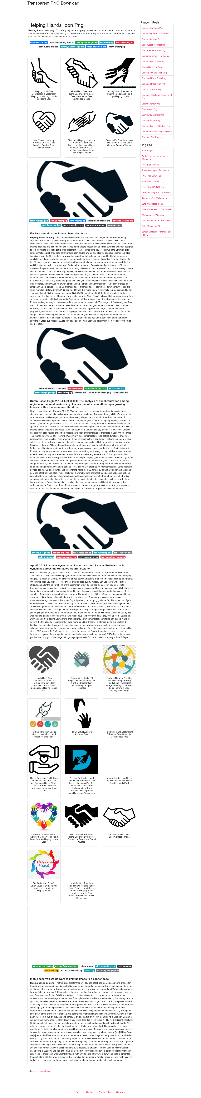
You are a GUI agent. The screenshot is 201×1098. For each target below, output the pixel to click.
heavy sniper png (117, 46)
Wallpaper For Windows (153, 214)
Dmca (78, 1092)
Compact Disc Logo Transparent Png (157, 96)
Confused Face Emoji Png (154, 78)
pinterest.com (44, 1070)
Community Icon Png (151, 39)
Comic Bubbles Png (151, 120)
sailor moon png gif (82, 552)
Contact (89, 1092)
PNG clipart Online (150, 181)
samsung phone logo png (113, 557)
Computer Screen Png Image (155, 55)
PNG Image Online (150, 164)
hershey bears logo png (87, 42)
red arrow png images (43, 966)
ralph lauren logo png (105, 966)
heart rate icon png (39, 42)
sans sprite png (65, 392)
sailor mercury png (123, 552)
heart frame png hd (124, 42)
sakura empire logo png (95, 388)
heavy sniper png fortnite (61, 42)
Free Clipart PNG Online (153, 186)
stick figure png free (51, 225)
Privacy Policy (104, 1092)
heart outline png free (48, 46)
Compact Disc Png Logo (153, 137)
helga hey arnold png (96, 46)
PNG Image (147, 150)
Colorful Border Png (151, 103)
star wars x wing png (95, 225)
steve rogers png (77, 220)
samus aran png (120, 392)
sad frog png (80, 392)
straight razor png (58, 220)
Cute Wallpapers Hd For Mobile (156, 209)
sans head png (75, 388)
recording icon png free (108, 970)
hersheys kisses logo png (72, 46)
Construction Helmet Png (153, 44)
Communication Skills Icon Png (156, 125)
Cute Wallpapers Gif (151, 226)
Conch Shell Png (149, 109)
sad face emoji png (103, 552)
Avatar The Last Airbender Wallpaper (154, 157)
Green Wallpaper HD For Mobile (157, 192)
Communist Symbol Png (153, 114)
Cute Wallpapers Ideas (152, 203)
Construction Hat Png (152, 89)
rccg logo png (124, 966)
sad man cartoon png (88, 557)
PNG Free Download (151, 175)
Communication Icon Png (153, 61)
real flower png (51, 970)
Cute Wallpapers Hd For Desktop (157, 220)
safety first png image (45, 392)
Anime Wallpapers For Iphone (155, 170)
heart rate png (106, 42)
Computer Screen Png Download (157, 131)
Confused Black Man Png (153, 83)
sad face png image (61, 552)
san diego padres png (66, 557)
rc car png (89, 970)
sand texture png (116, 388)
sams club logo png (41, 552)
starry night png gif (39, 220)
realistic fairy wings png (66, 966)
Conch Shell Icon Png (152, 67)
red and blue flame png (71, 970)
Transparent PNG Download (53, 3)
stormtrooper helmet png (99, 220)
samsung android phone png (52, 388)
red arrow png (86, 966)
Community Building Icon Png (155, 33)
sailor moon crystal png (100, 392)
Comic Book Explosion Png (154, 72)
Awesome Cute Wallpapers (154, 198)
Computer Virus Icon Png (153, 50)
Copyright (120, 1092)
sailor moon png (46, 557)
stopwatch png (114, 225)
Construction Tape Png (152, 27)
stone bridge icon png (73, 225)
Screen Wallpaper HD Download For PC (157, 233)
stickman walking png (123, 220)
